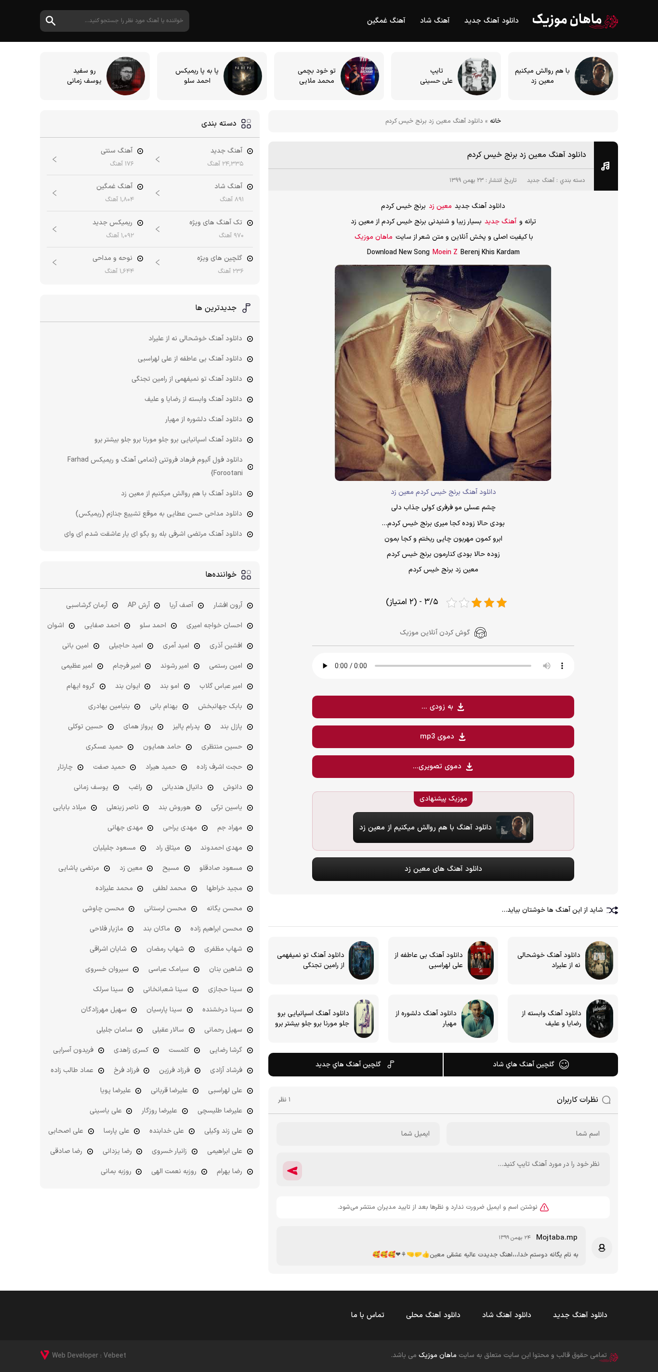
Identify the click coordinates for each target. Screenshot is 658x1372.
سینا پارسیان (164, 1010)
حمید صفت (109, 767)
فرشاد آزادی (226, 1070)
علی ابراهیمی (224, 1151)
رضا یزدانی (117, 1151)
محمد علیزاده (114, 888)
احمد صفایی (102, 626)
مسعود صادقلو (220, 868)
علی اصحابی (65, 1131)
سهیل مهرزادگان (104, 1010)
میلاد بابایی (69, 807)
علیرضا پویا (115, 1091)
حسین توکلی (85, 727)
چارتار (65, 767)
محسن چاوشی (103, 909)
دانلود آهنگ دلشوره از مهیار (203, 419)
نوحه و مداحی (112, 258)
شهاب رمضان (165, 949)
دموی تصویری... (437, 766)
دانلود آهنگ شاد (506, 1315)
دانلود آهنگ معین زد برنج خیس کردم (526, 155)
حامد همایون (162, 747)
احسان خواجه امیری (214, 626)
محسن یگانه (224, 909)
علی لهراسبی (225, 1091)
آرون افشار (227, 605)
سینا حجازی (225, 989)
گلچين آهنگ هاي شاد (523, 1065)
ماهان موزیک (575, 20)
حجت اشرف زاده (219, 767)
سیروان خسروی (107, 969)
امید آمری (176, 646)
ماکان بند (156, 929)
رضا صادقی (66, 1151)
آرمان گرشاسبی (86, 605)
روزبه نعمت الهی (174, 1171)
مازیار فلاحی (106, 929)
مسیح (170, 868)
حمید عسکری (104, 747)
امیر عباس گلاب (220, 686)
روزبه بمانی (116, 1171)
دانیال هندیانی (182, 787)
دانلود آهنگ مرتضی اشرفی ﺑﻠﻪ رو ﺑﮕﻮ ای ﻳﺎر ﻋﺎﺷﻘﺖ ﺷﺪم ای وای (153, 534)
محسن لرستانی (165, 909)
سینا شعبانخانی (165, 989)
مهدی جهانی (125, 828)
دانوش (232, 787)
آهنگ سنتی (116, 151)
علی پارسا (117, 1131)
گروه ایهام (80, 686)
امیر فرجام (127, 666)
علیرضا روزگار (159, 1111)
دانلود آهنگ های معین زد (443, 869)
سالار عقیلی (168, 1030)
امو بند (169, 686)
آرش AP (139, 605)
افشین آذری (226, 646)
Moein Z (445, 252)
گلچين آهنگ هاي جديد (348, 1065)
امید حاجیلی (126, 646)
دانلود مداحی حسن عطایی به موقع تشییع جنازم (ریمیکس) (159, 514)
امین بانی (75, 646)
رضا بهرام (229, 1171)
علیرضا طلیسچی (219, 1111)
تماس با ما (367, 1315)
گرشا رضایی (226, 1050)
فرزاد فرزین (174, 1070)
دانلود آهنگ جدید (491, 20)
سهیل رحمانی (223, 1030)
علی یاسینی (106, 1111)
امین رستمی (225, 666)
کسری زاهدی (131, 1050)
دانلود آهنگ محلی (433, 1315)
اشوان (55, 626)
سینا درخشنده (222, 1010)
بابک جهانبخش (220, 706)
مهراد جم (229, 828)
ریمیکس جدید (112, 223)
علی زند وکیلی (223, 1131)
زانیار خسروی (169, 1151)
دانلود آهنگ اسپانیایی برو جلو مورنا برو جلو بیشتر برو (168, 440)
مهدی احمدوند (221, 848)
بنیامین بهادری (109, 706)
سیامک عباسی (168, 969)
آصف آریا (181, 605)
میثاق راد (168, 848)
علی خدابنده (166, 1131)
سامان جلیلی (114, 1030)
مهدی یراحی (180, 828)
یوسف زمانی (91, 787)
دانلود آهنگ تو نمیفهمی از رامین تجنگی (187, 379)
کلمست (179, 1050)
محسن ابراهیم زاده (216, 929)
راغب (135, 787)
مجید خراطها (224, 888)
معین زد (440, 206)
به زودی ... (437, 706)
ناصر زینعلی (122, 807)
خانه (495, 121)
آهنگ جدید (540, 180)
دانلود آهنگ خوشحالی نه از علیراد (195, 339)
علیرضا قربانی (169, 1091)
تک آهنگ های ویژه (215, 223)
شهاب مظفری (223, 949)
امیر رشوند (174, 666)
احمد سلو (153, 626)
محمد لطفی (169, 888)
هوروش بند (174, 807)
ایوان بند (127, 686)
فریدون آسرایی (73, 1050)
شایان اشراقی (108, 949)
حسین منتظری (221, 747)
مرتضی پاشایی (78, 868)
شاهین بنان (225, 969)
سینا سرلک (108, 989)
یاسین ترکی (226, 807)
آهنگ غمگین (386, 20)
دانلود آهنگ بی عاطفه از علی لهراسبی (190, 359)
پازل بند (231, 727)
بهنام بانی (164, 706)
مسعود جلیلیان (114, 848)
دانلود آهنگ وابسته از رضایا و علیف (193, 399)
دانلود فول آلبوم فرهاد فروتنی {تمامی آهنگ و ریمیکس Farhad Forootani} (155, 467)
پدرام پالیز (186, 727)
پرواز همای (138, 727)
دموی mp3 (437, 736)
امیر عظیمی (76, 666)
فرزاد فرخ (126, 1070)
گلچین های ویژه (219, 258)
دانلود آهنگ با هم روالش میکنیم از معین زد (181, 494)
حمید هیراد (160, 767)
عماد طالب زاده (72, 1070)
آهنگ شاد (435, 20)
